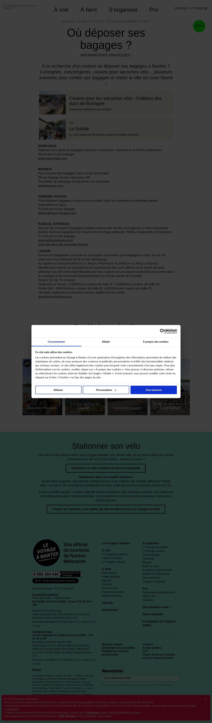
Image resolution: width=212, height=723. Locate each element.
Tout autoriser (154, 390)
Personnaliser (104, 390)
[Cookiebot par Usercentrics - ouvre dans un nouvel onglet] (162, 331)
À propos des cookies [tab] (155, 341)
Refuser (58, 390)
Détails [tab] (106, 341)
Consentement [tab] (56, 341)
